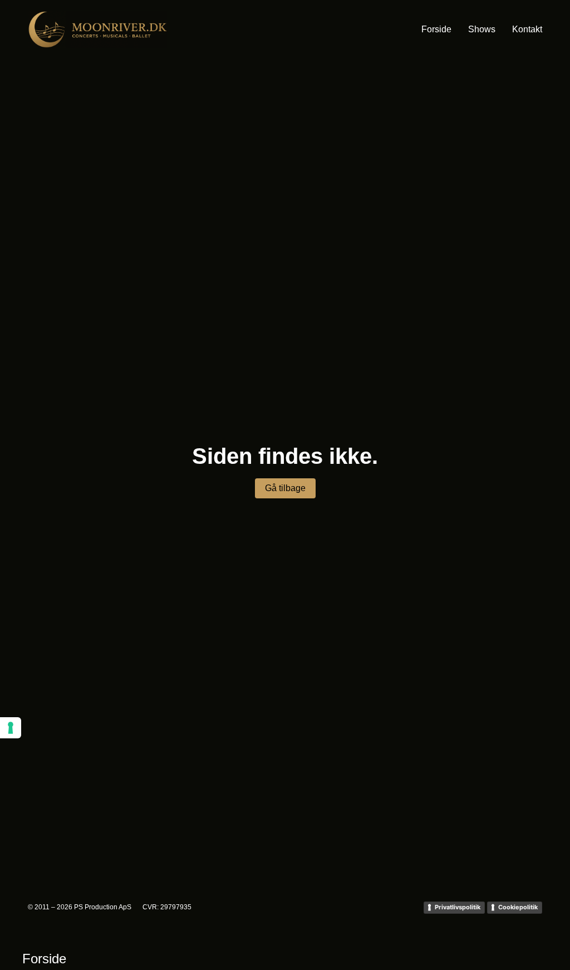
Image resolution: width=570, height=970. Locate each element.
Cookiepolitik (518, 907)
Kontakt (527, 29)
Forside (436, 29)
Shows (481, 29)
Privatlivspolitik (457, 907)
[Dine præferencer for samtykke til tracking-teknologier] (10, 727)
